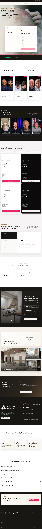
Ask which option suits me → (24, 245)
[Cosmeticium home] (5, 3)
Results (27, 3)
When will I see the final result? (21, 485)
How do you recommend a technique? (21, 474)
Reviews (38, 3)
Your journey (35, 3)
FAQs (40, 3)
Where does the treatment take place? (21, 466)
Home (24, 3)
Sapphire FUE (23, 513)
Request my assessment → (33, 499)
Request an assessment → (11, 181)
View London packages (31, 70)
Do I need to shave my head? (21, 481)
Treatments (31, 3)
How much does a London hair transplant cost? (21, 470)
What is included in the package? (21, 477)
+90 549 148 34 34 (3, 522)
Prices (29, 3)
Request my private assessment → (30, 319)
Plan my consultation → (5, 417)
